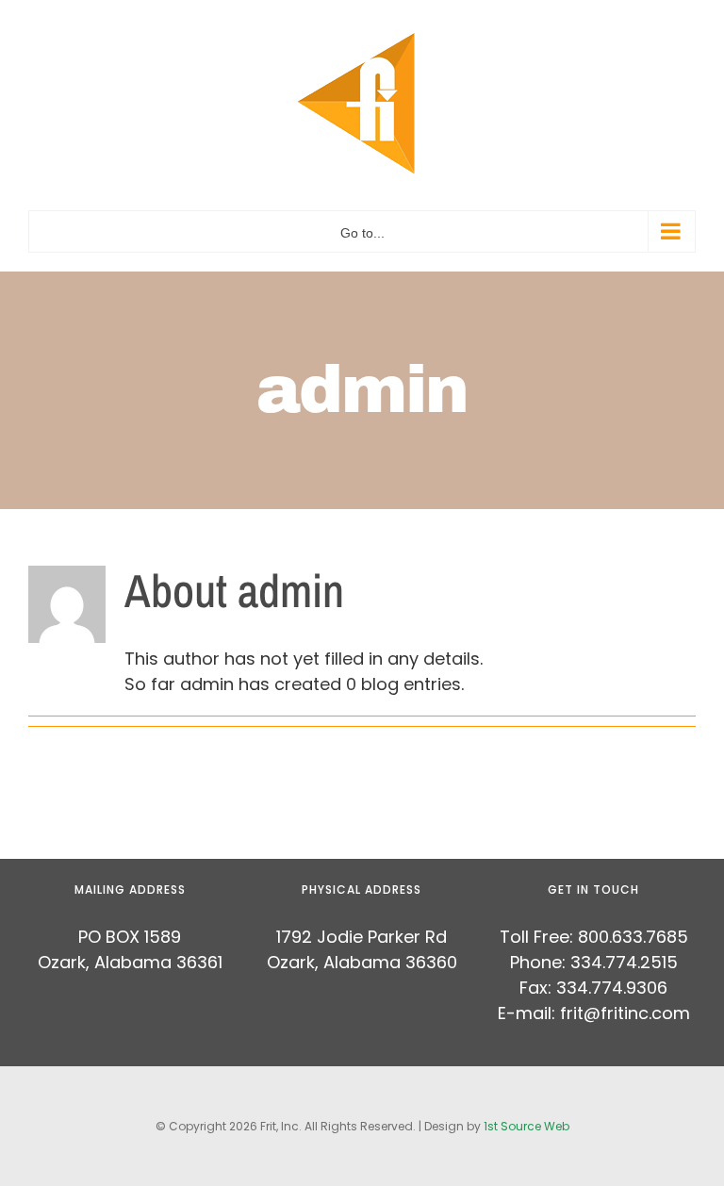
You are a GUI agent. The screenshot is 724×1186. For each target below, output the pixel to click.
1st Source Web (526, 1126)
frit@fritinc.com (625, 1013)
